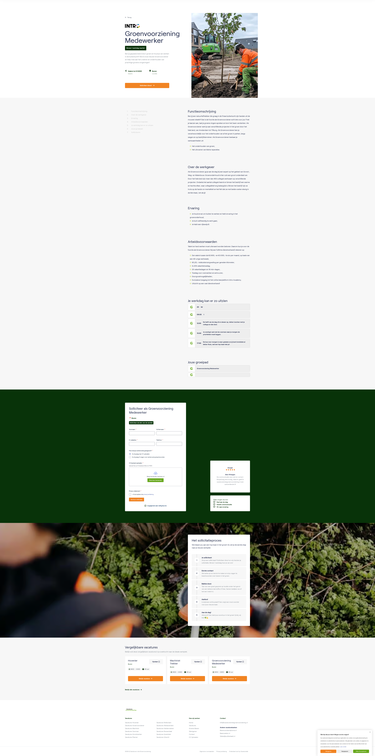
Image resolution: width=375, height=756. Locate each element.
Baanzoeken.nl (225, 733)
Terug (129, 17)
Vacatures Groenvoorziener (134, 725)
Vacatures (192, 725)
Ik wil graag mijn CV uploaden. (141, 454)
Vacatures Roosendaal (164, 731)
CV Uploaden (193, 737)
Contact (192, 734)
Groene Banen (194, 728)
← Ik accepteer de (143, 494)
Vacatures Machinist (132, 728)
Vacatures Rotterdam (163, 722)
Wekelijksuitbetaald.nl (227, 736)
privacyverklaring (148, 494)
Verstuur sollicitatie (136, 499)
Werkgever (193, 731)
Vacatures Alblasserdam (165, 725)
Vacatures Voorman (132, 731)
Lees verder (343, 746)
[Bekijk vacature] (145, 670)
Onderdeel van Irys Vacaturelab (238, 751)
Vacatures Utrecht (162, 737)
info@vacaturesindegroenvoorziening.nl (234, 722)
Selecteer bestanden (155, 480)
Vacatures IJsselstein (163, 734)
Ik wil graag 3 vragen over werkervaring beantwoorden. (148, 457)
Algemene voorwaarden (207, 751)
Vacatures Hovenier (132, 722)
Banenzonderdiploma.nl (228, 730)
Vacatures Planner (131, 737)
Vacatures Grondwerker (133, 734)
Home (191, 722)
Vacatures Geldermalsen (165, 728)
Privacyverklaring (221, 751)
